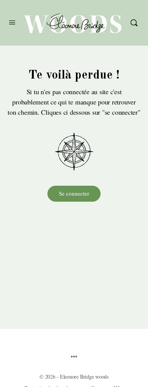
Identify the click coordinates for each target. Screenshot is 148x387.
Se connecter (74, 193)
